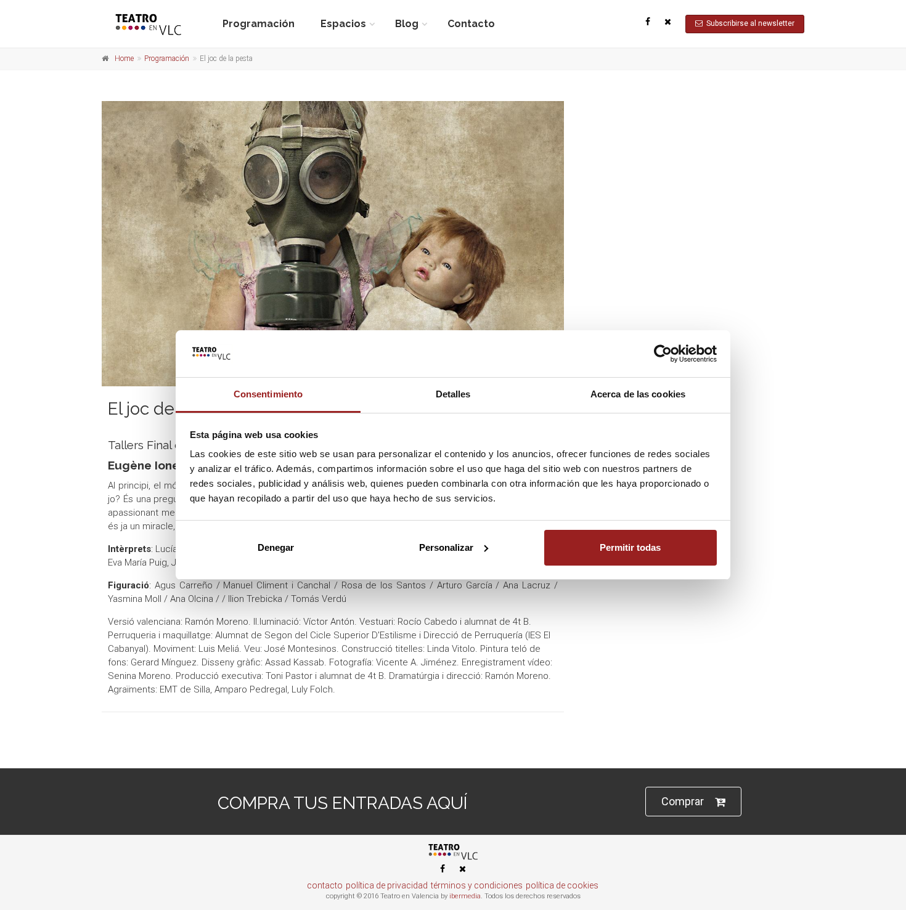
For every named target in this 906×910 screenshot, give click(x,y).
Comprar (682, 801)
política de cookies (562, 885)
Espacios (343, 24)
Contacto (471, 24)
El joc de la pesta (174, 409)
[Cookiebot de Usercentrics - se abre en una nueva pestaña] (663, 353)
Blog (406, 24)
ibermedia (465, 896)
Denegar (276, 547)
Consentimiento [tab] (268, 394)
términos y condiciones (477, 885)
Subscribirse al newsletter (748, 23)
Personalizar (446, 547)
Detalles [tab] (453, 394)
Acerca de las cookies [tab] (637, 394)
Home (124, 58)
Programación (258, 24)
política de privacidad (387, 885)
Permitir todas (630, 547)
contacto (325, 885)
